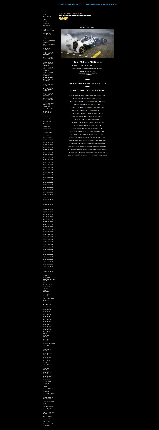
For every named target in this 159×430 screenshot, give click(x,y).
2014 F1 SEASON (48, 241)
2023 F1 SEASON (48, 264)
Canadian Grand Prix (76, 113)
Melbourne (99, 95)
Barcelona (98, 107)
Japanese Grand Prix (75, 143)
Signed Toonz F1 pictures (47, 26)
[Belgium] (81, 131)
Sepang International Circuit (90, 140)
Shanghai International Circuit (91, 101)
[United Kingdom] (84, 122)
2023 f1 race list (47, 416)
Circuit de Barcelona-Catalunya (90, 107)
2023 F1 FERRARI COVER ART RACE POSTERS (48, 84)
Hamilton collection (48, 118)
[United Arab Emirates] (83, 155)
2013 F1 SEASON (48, 239)
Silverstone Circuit (92, 122)
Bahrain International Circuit (92, 98)
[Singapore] (82, 137)
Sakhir (100, 98)
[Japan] (81, 143)
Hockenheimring (90, 128)
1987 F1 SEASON (48, 174)
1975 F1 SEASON (48, 145)
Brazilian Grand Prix (75, 152)
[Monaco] (83, 110)
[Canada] (83, 113)
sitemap (45, 386)
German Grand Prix (77, 128)
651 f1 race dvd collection (47, 37)
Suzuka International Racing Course (90, 143)
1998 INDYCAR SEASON (47, 336)
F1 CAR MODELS (48, 388)
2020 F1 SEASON (48, 256)
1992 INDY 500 (47, 309)
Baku (99, 116)
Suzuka (99, 143)
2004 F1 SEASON (48, 217)
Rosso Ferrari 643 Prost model (48, 424)
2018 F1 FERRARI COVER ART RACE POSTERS (48, 59)
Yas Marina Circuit (92, 155)
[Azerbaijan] (87, 116)
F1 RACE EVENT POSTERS (47, 49)
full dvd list (46, 391)
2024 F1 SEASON (48, 266)
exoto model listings (48, 401)
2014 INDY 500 (47, 329)
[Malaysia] (81, 140)
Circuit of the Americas (91, 146)
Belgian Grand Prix (75, 131)
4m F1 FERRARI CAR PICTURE (49, 45)
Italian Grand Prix (75, 134)
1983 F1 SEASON (48, 164)
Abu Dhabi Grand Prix (73, 155)
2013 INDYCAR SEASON (47, 357)
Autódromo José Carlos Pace (89, 152)
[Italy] (81, 134)
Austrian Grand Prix (79, 119)
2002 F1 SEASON (48, 212)
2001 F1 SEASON (48, 209)
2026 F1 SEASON (48, 271)
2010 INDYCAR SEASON (47, 346)
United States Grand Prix (74, 146)
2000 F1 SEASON (48, 207)
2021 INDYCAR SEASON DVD (47, 380)
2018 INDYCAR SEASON (47, 376)
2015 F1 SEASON (48, 244)
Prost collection (47, 126)
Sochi (96, 104)
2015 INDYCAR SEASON (47, 365)
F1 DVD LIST (46, 383)
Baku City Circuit (93, 116)
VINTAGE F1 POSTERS (46, 291)
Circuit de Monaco (90, 110)
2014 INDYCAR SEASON (47, 361)
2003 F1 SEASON (48, 214)
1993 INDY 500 (47, 312)
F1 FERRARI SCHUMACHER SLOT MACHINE (49, 279)
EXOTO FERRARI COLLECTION (48, 398)
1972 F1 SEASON (48, 140)
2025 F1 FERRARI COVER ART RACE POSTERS (48, 95)
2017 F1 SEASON (48, 249)
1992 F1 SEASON (48, 187)
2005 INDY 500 (47, 319)
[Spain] (81, 107)
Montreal (98, 113)
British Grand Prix (75, 122)
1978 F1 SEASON (48, 152)
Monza (97, 134)
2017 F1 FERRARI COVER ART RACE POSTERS (48, 54)
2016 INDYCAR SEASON (47, 369)
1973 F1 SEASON (48, 142)
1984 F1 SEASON (48, 167)
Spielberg (96, 119)
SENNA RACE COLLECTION (47, 34)
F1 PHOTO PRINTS (48, 298)
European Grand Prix (76, 116)
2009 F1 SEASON (48, 229)
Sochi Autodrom (91, 104)
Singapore (98, 137)
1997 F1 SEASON (48, 199)
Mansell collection (48, 123)
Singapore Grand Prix (74, 137)
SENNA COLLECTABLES (47, 283)
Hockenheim (96, 128)
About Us (45, 19)
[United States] (83, 146)
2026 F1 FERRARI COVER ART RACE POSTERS (48, 100)
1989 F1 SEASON (48, 179)
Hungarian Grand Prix (78, 125)
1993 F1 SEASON (48, 189)
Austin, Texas (99, 146)
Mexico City (99, 149)
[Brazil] (81, 152)
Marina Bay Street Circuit (90, 137)
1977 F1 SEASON (48, 150)
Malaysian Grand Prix (74, 140)
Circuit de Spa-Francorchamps (91, 131)
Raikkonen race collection (47, 129)
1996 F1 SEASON (48, 197)
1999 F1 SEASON (48, 204)
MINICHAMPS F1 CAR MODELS (47, 301)
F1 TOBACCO (47, 304)
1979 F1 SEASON (48, 154)
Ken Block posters (48, 406)
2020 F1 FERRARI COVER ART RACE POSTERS (48, 69)
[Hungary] (86, 125)
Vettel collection (47, 121)
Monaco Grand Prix (77, 110)
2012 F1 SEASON (48, 236)
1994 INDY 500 (47, 314)
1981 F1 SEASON (48, 159)
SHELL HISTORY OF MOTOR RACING (48, 111)
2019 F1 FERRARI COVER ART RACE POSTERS (48, 64)
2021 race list (46, 403)
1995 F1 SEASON (48, 194)
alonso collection (47, 132)
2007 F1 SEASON (48, 224)
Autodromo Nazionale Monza (89, 134)
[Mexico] (80, 149)
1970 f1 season (47, 137)
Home (44, 14)
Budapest (96, 125)
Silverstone (98, 122)
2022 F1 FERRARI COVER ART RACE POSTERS (48, 79)
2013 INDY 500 (47, 326)
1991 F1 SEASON (48, 184)
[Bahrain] (84, 98)
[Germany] (84, 128)
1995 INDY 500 (47, 317)
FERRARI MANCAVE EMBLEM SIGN (48, 413)
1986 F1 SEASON (48, 172)
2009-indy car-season (49, 343)
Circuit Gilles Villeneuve (91, 113)
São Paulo (97, 152)
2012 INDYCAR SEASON (47, 354)
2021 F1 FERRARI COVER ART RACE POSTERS (48, 74)
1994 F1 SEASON (48, 192)
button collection (47, 135)
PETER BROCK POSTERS (47, 409)
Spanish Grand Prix (75, 107)
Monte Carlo (96, 110)
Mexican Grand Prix (74, 149)
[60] (83, 116)
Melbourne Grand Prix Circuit (90, 95)
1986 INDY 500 (47, 307)
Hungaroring (91, 125)
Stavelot (98, 131)
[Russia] (85, 104)
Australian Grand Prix (74, 95)
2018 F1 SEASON (48, 251)
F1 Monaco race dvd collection (48, 115)
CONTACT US (47, 16)
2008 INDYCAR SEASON (47, 340)
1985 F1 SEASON (48, 169)
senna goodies (47, 418)
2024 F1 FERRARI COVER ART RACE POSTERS (48, 89)
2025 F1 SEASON (48, 269)
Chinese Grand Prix (77, 101)
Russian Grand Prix (79, 104)
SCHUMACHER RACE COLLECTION (48, 30)
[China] (83, 101)
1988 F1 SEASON (48, 177)
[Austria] (85, 119)
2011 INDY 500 (47, 324)
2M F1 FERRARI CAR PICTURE (49, 41)
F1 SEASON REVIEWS (46, 287)
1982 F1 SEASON (48, 162)
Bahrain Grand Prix (78, 98)
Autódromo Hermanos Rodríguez (89, 149)
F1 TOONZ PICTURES (46, 22)
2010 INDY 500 (47, 321)
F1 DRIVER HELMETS (46, 295)
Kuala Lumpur (99, 140)
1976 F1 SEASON (48, 147)
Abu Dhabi (99, 155)
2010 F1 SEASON (48, 231)
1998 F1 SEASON (48, 202)
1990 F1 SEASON (48, 182)
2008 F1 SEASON (48, 226)
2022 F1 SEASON (48, 261)
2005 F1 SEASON (48, 219)
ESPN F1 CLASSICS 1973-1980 (48, 394)
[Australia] (81, 95)
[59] (81, 116)
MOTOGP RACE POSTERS (47, 274)
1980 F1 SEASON (48, 157)
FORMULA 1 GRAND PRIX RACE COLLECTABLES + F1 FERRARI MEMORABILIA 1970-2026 (88, 4)
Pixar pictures (46, 421)
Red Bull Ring (91, 119)
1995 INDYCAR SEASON (47, 332)
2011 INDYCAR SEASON (47, 350)
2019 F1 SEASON (48, 254)
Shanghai (100, 101)
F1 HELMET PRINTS (48, 108)
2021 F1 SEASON (48, 259)
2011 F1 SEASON (48, 234)
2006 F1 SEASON (48, 222)
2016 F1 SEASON (48, 246)
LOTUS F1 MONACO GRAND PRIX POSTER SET (48, 105)
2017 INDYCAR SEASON (47, 373)
